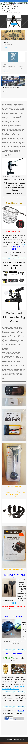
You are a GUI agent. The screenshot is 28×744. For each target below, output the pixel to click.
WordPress (22, 739)
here (23, 244)
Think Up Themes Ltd (11, 739)
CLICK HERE (14, 603)
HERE (24, 641)
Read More (6, 47)
